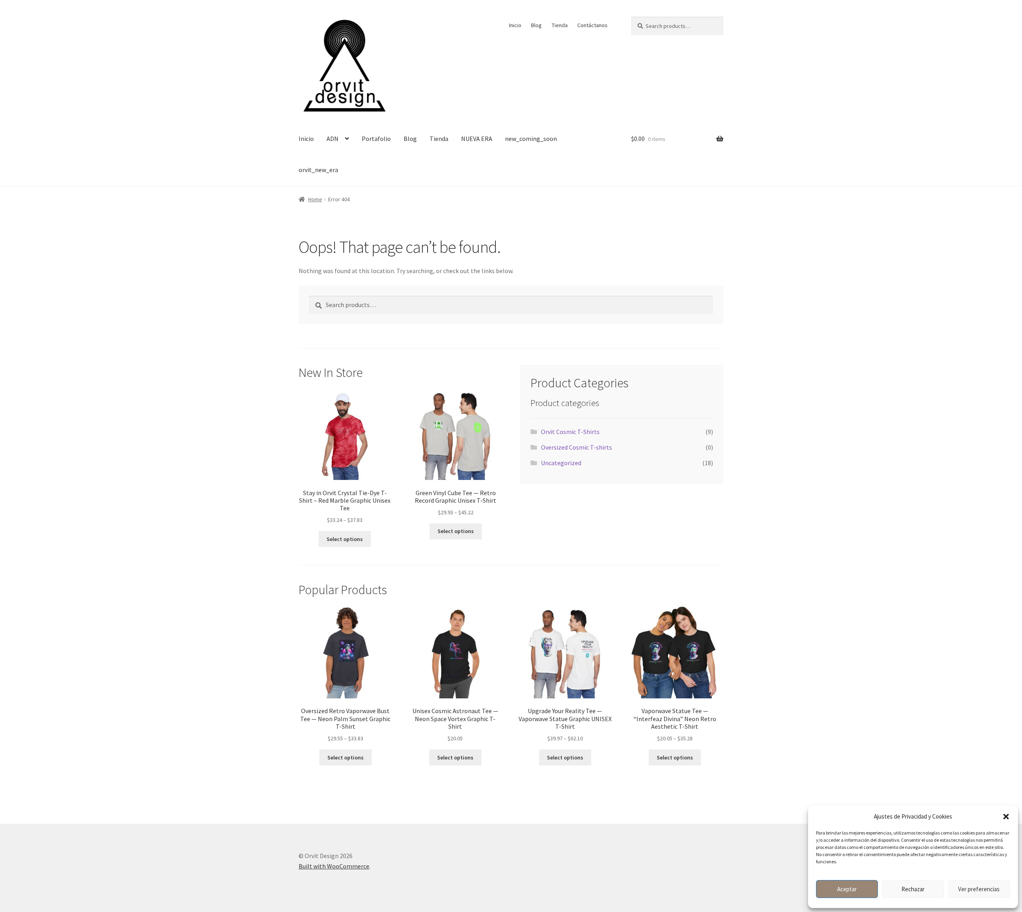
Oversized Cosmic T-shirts (576, 447)
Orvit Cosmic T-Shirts (570, 432)
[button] (1006, 817)
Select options (345, 539)
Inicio (515, 25)
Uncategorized (561, 463)
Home (315, 199)
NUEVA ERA (476, 139)
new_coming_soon (531, 139)
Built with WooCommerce (334, 866)
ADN (333, 139)
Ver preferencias (979, 889)
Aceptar (847, 889)
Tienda (560, 25)
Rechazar (913, 889)
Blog (536, 25)
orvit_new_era (318, 170)
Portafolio (376, 139)
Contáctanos (592, 25)
